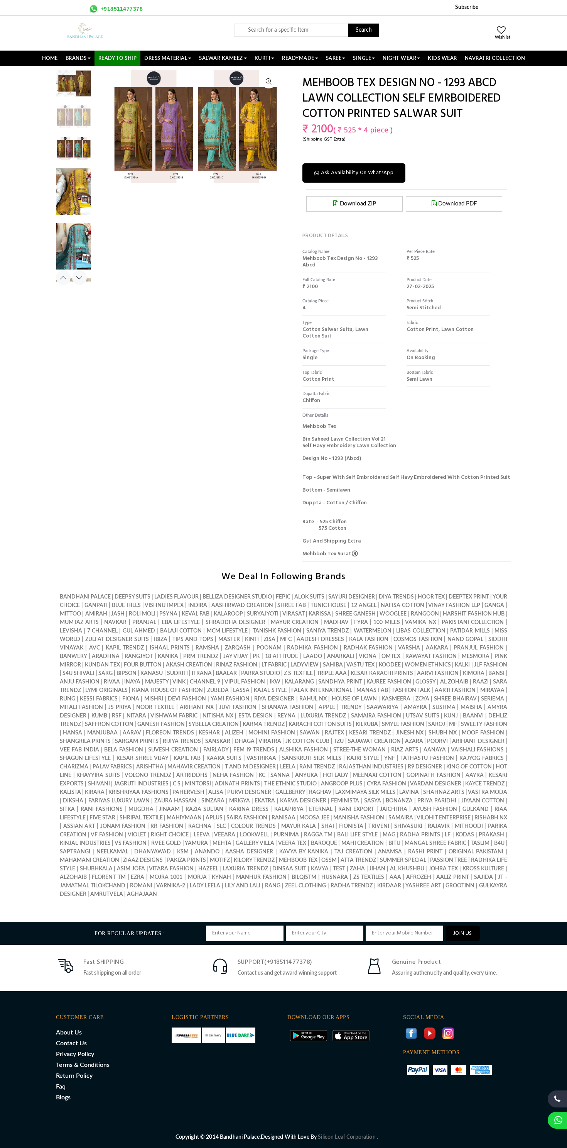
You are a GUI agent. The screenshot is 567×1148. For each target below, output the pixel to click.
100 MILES (386, 622)
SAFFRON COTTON (109, 724)
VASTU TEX (360, 665)
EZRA (137, 877)
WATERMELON (373, 631)
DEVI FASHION (187, 699)
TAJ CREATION (353, 852)
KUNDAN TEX (102, 665)
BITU (394, 843)
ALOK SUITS (309, 597)
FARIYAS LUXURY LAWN (119, 801)
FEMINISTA (345, 801)
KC (262, 775)
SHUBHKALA (96, 869)
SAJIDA (483, 877)
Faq (61, 1087)
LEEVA (202, 835)
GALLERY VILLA (255, 843)
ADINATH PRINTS (237, 784)
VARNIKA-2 (170, 886)
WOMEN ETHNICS (428, 665)
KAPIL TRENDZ (125, 648)
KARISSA (320, 614)
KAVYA (320, 869)
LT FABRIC (274, 665)
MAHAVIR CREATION (194, 767)
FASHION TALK (411, 690)
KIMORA (473, 673)
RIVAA (112, 682)
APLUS (214, 818)
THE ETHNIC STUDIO (290, 784)
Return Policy (74, 1076)
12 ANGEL (363, 605)
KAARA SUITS (223, 758)
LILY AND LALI (243, 886)
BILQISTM (304, 877)
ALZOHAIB (73, 877)
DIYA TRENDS (396, 597)
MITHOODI (469, 826)
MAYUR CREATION (295, 622)
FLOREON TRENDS (170, 733)
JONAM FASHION (123, 826)
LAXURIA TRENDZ (245, 869)
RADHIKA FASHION (312, 648)
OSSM (329, 860)
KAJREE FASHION (388, 682)
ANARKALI (340, 656)
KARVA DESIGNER (303, 801)
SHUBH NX (443, 733)
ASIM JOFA (131, 869)
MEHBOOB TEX (298, 860)
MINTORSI (198, 784)
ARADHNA (106, 656)
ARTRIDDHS (192, 775)
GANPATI (96, 605)
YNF (389, 758)
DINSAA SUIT (289, 869)
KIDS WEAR (442, 58)
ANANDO (207, 852)
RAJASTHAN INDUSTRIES (371, 767)
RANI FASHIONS (102, 809)
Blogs (63, 1097)
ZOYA (422, 699)
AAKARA (437, 648)
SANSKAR (217, 741)
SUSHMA (444, 707)
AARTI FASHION (455, 690)
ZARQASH (238, 648)
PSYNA (168, 614)
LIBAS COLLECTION (420, 631)
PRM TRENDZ (200, 656)
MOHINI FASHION (271, 733)
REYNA (286, 716)
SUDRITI (177, 673)
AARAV (132, 733)
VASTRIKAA (261, 758)
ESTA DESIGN (255, 716)
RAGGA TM (318, 835)
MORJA (197, 877)
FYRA (361, 622)
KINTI (252, 639)
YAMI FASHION (230, 699)
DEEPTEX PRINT (469, 597)
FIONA (130, 699)
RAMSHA (207, 648)
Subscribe (466, 7)
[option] (73, 120)
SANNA (280, 775)
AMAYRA (415, 707)
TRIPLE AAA (332, 673)
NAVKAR (115, 622)
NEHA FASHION (233, 775)
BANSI (496, 673)
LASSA (241, 690)
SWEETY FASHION (484, 724)
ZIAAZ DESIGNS (143, 860)
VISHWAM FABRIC (173, 716)
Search (364, 30)
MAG (389, 835)
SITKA (67, 809)
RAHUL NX (313, 699)
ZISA (269, 639)
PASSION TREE (449, 860)
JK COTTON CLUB (307, 741)
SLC (221, 826)
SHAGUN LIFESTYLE (85, 758)
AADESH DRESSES (320, 639)
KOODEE (390, 665)
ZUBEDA (218, 690)
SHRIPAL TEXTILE (141, 818)
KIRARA (95, 792)
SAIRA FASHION (246, 818)
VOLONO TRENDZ (148, 775)
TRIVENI (378, 826)
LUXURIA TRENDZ (323, 716)
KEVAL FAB (195, 614)
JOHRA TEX (443, 869)
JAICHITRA (393, 809)
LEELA (287, 767)
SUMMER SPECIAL (403, 860)
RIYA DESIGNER (274, 699)
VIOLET (137, 835)
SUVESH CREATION (173, 750)
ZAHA (358, 869)
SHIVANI (99, 784)
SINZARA (212, 801)
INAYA (132, 682)
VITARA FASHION (171, 869)
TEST (339, 869)
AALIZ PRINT (452, 877)
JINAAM (169, 809)
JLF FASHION (490, 665)
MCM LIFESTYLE (227, 631)
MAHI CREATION (362, 843)
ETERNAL (320, 809)
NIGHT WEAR (399, 58)
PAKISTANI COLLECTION (473, 622)
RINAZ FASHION (236, 665)
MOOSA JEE (314, 818)
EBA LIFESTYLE (181, 622)
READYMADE (298, 58)
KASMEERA (395, 699)
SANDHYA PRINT (340, 682)
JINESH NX (410, 733)
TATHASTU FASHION (427, 758)
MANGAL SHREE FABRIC (435, 843)
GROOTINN (460, 886)
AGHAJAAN (142, 894)
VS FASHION (131, 843)
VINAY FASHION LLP (454, 605)
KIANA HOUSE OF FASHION (167, 690)
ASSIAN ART (79, 826)
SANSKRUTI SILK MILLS (311, 758)
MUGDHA (141, 809)
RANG (272, 886)
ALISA (215, 792)
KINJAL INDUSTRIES (85, 843)
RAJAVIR (439, 826)
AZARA (414, 741)
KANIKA (168, 656)
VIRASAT (293, 614)
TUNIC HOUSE (328, 605)
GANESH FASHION (161, 724)
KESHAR (209, 733)
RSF (117, 716)
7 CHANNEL (102, 631)
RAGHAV (320, 792)
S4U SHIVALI (78, 673)
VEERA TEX (292, 843)
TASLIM (480, 843)
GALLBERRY (290, 792)
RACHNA (199, 826)
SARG (105, 673)
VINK (179, 682)
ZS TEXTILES (369, 877)
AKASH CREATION (189, 665)
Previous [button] (63, 277)
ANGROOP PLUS (342, 784)
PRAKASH (491, 835)
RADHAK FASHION (368, 648)
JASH (118, 614)
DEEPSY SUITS (132, 597)
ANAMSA (390, 852)
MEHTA (222, 843)
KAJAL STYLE (270, 690)
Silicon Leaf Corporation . (348, 1137)
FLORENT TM (109, 877)
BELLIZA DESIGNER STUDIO (237, 597)
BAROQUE (324, 843)
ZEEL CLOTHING (305, 886)
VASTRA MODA (487, 792)
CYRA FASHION (386, 784)
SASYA (372, 801)
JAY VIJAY (235, 656)
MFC (286, 639)
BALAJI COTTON (181, 631)
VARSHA (409, 648)
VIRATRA (269, 741)
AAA (395, 877)
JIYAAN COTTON (482, 801)
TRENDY (351, 707)
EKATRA (265, 801)
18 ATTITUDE (282, 656)
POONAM (269, 648)
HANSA (72, 733)
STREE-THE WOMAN (359, 750)
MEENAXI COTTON (377, 775)
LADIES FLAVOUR (176, 597)
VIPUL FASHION (244, 682)
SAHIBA (333, 665)
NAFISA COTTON (402, 605)
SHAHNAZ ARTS (443, 792)
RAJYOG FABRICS (481, 758)
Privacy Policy (75, 1054)
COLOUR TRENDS (253, 826)
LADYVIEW (304, 665)
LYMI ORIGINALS (106, 690)
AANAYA (435, 750)
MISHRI (153, 699)
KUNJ (451, 716)
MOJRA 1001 (166, 877)
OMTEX (390, 656)
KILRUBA (367, 724)
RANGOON (425, 614)
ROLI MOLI (142, 614)
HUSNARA (334, 877)
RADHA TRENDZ (352, 886)
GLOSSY (425, 682)
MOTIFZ (220, 860)
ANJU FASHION (80, 682)
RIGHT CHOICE (170, 835)
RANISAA (283, 818)
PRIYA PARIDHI (436, 801)
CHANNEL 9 (205, 682)
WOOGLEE (393, 614)
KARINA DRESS (248, 809)
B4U (499, 843)
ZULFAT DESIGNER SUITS (117, 639)
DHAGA (245, 741)
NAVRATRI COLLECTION (495, 58)
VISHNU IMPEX (164, 605)
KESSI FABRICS (98, 699)
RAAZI (481, 682)
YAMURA (196, 843)
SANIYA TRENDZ (327, 631)
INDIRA (197, 605)
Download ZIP (357, 204)
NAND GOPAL (465, 639)
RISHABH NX (490, 818)
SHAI (327, 826)
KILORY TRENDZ (254, 860)
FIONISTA (351, 826)
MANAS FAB (372, 690)
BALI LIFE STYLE (357, 835)
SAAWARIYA (382, 707)
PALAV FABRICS (112, 767)
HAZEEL (208, 869)
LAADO (312, 656)
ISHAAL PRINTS (170, 648)
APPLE (327, 707)
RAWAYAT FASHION (431, 656)
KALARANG (299, 682)
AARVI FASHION (438, 673)
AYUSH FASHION (435, 809)
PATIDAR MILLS (469, 631)
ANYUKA (306, 775)
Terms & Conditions (83, 1065)
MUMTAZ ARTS (79, 622)
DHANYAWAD (152, 852)
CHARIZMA (74, 767)
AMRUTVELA (106, 894)
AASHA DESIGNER (249, 852)
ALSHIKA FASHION (303, 750)
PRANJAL (144, 622)
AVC (94, 648)
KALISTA (70, 792)
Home (50, 58)
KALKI (462, 665)
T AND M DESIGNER (250, 767)
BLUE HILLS (126, 605)
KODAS (465, 835)
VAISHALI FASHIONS (477, 750)
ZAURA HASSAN (175, 801)
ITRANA (202, 673)
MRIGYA (239, 801)
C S (177, 784)
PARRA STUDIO (260, 673)
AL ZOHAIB (454, 682)
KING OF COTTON (469, 767)
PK (256, 656)
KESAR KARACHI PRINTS (382, 673)
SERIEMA (492, 699)
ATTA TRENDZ (358, 860)
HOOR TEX (431, 597)
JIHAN (378, 869)
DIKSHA (73, 801)
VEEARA (224, 835)
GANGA (494, 605)
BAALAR (226, 673)
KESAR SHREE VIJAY (142, 758)
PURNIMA (286, 835)
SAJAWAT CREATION (374, 741)
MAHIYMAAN (184, 818)
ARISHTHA (150, 767)
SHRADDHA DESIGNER (235, 622)
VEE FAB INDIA (79, 750)
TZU (339, 741)
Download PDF (457, 204)
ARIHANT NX (197, 707)
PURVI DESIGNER (249, 792)
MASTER (229, 639)
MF (453, 724)
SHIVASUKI (408, 826)
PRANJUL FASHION (478, 648)
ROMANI (141, 886)
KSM (183, 852)
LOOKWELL (254, 835)
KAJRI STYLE (363, 758)
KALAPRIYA (289, 809)
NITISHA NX (217, 716)
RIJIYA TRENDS (182, 741)
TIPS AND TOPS (192, 639)
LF (448, 835)
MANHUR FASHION (261, 877)
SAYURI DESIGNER (351, 597)
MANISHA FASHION (358, 818)
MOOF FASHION (483, 733)
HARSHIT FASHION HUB (474, 614)
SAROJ (436, 724)
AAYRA (475, 775)
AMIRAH (96, 614)
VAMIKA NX (420, 622)
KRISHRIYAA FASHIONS (138, 792)
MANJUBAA (102, 733)
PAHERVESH (188, 792)
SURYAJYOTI (262, 614)
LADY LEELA (205, 886)
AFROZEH (418, 877)
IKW (275, 682)
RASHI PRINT (425, 852)
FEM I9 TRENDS (253, 750)
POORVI (437, 741)
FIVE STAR (102, 818)
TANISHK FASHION (277, 631)
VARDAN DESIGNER (435, 784)
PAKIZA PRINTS (187, 860)
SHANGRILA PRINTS (85, 741)
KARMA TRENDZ (264, 724)
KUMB (99, 716)
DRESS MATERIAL (165, 58)
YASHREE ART (423, 886)
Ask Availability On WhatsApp (357, 172)
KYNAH (221, 877)
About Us (69, 1032)
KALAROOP (228, 614)
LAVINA (409, 792)
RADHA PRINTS (420, 835)
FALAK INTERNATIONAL (321, 690)
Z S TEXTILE (298, 673)
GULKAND (475, 809)
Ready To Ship (117, 58)
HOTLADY (335, 775)
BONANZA (399, 801)
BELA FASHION (123, 750)
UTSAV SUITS (422, 716)
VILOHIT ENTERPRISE (444, 818)
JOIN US (462, 933)
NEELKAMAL (112, 852)
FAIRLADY (215, 750)
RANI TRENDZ (317, 767)
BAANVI (473, 716)
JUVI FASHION (237, 707)
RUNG (67, 699)
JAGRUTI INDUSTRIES (141, 784)
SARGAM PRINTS (136, 741)
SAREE (334, 58)
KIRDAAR (389, 886)
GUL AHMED (139, 631)
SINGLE (362, 58)
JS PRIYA (119, 707)
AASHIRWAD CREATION (242, 605)
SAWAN (310, 733)
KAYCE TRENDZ (484, 784)
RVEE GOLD (166, 843)
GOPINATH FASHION (434, 775)
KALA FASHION (368, 639)
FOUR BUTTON (143, 665)
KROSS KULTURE (483, 869)
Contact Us (71, 1043)
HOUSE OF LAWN (354, 699)
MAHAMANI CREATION (89, 860)
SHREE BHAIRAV (455, 699)
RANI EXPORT (356, 809)
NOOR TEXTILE (155, 707)
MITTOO (70, 614)
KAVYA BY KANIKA (304, 852)
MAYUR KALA (298, 826)
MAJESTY (157, 682)
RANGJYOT (139, 656)
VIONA (367, 656)
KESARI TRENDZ (369, 733)
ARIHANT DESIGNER (478, 741)
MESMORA (475, 656)
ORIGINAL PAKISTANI (476, 852)
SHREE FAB (291, 605)
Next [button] (79, 277)
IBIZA (160, 639)
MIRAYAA (492, 690)
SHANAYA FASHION (288, 707)
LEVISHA (71, 631)
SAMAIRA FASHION (376, 716)
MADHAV (336, 622)
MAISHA (471, 707)
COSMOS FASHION (417, 639)
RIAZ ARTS (404, 750)
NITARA (136, 716)
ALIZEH (234, 733)
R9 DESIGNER (425, 767)
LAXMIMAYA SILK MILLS (365, 792)
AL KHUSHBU (407, 869)
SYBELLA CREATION (214, 724)
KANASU (151, 673)
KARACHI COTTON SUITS (320, 724)
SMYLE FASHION (403, 724)
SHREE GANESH (355, 614)
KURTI (263, 58)
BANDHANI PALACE (85, 597)
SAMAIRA (400, 818)
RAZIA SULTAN (204, 809)
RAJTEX (334, 733)
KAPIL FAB (187, 758)
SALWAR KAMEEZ (221, 58)
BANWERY (73, 656)
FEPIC (283, 597)
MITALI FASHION (81, 707)
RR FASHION (166, 826)
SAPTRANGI (75, 852)
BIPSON (126, 673)
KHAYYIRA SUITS (98, 775)
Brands (76, 58)
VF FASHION (107, 835)
